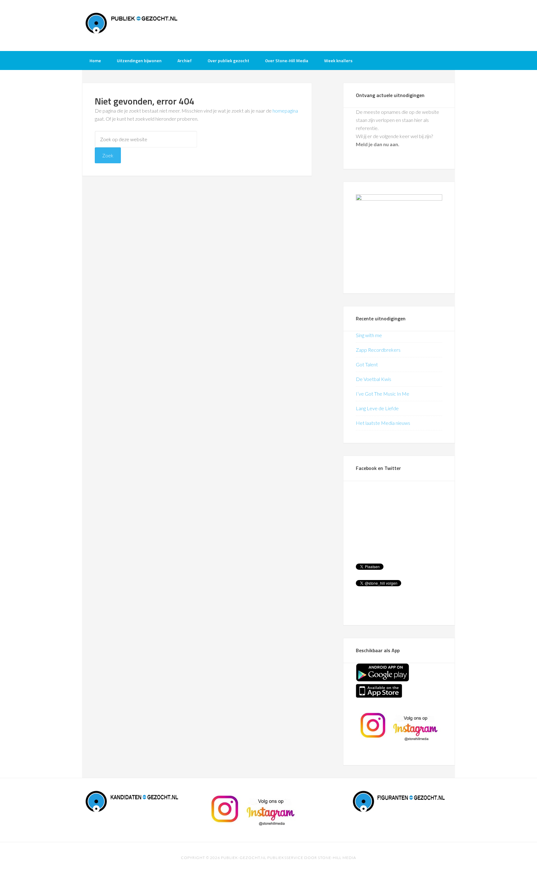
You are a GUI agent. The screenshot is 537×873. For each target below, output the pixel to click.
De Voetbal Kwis (373, 379)
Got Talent (367, 364)
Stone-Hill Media (337, 857)
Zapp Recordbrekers (378, 350)
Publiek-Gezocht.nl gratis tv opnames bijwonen (131, 24)
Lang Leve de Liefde (377, 408)
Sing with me (369, 335)
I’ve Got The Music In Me (382, 394)
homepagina (285, 111)
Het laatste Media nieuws (383, 423)
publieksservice (285, 857)
